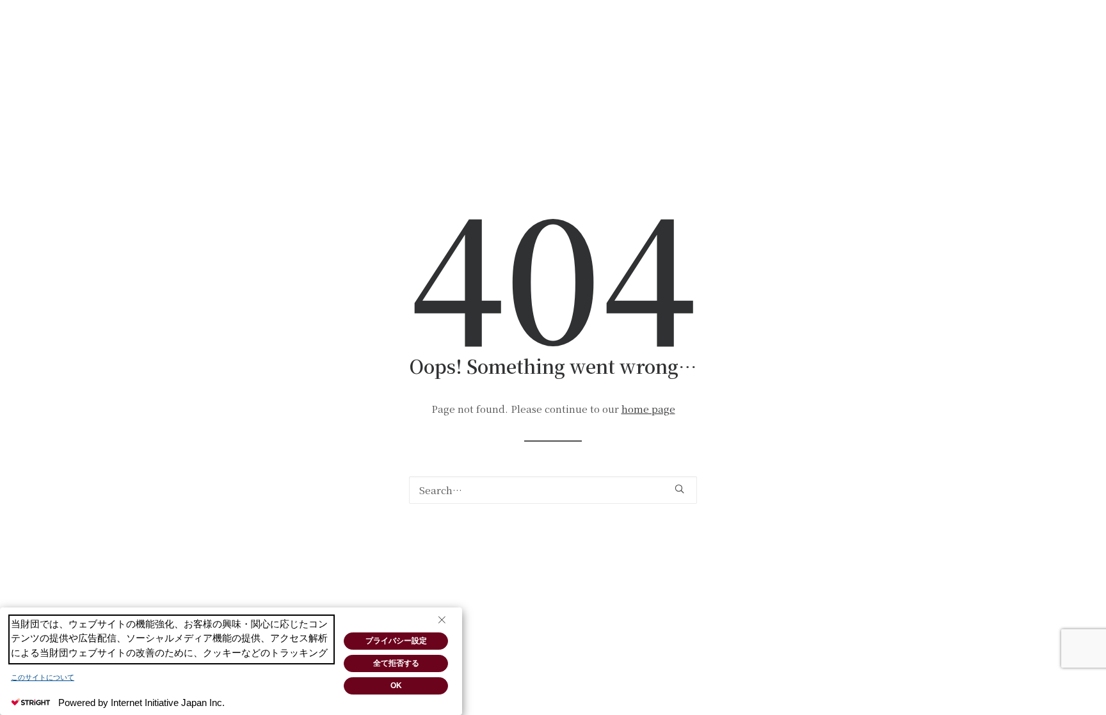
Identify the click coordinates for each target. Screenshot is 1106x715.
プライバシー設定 (396, 640)
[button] (679, 488)
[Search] (553, 490)
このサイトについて (42, 677)
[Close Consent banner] (441, 620)
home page (648, 408)
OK (396, 685)
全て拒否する (396, 663)
